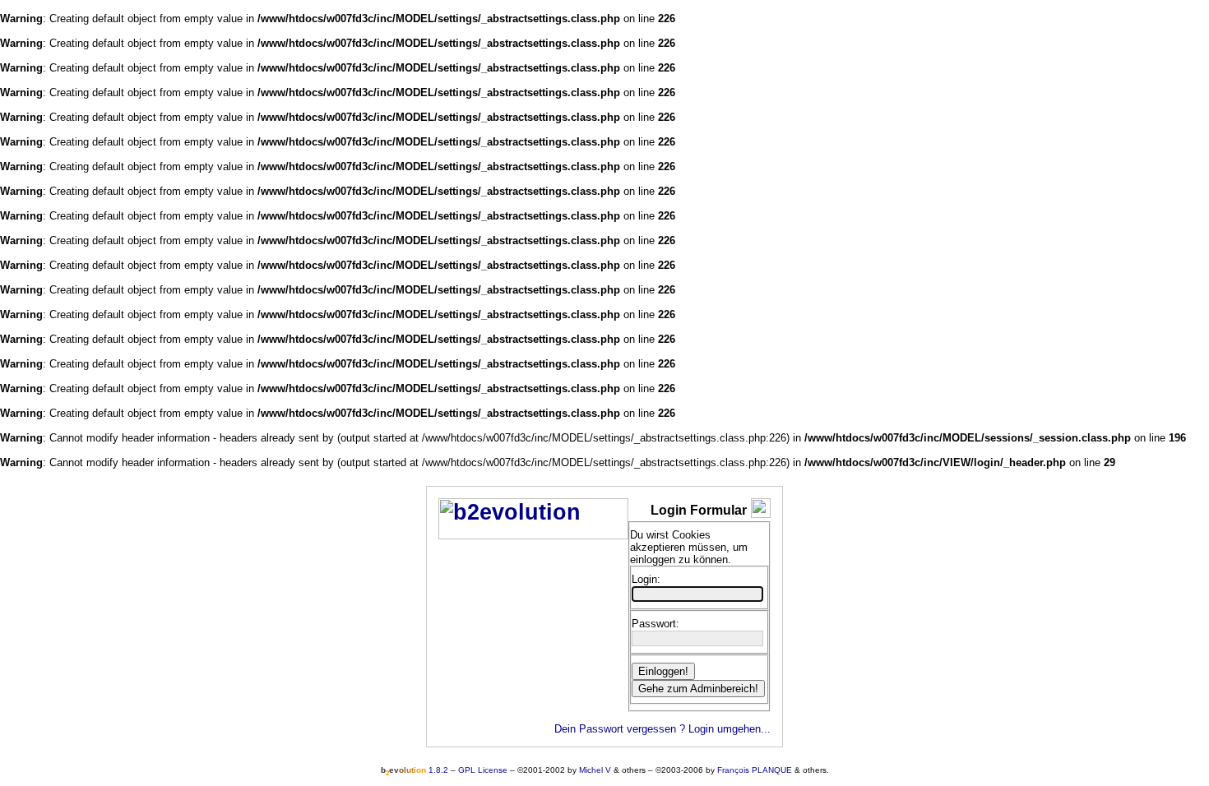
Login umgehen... (729, 729)
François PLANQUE (754, 769)
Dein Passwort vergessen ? (619, 729)
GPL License (482, 769)
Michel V (595, 769)
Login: (646, 579)
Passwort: (655, 623)
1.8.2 (414, 769)
